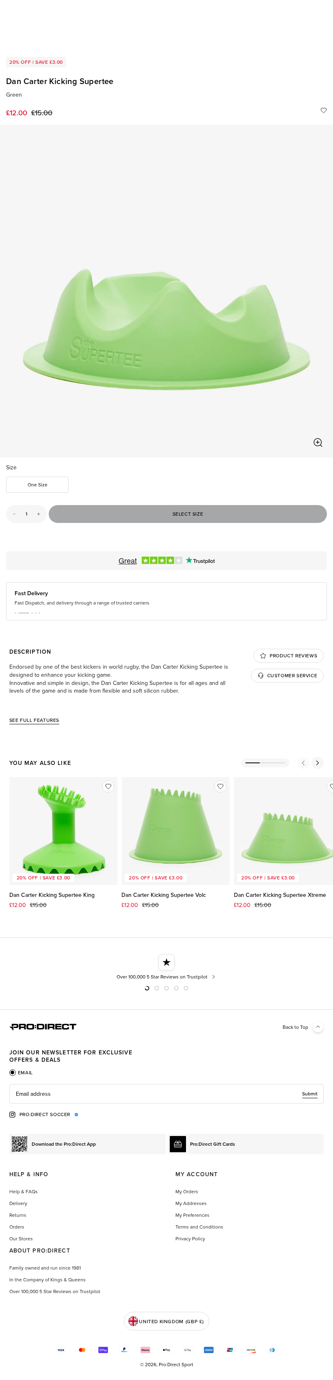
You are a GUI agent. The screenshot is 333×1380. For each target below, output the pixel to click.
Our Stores (21, 1238)
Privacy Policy (190, 1238)
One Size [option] (38, 484)
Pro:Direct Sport (176, 1364)
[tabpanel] (166, 1094)
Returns (17, 1215)
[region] (166, 291)
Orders (16, 1226)
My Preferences (192, 1215)
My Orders (186, 1191)
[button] (15, 613)
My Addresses (191, 1203)
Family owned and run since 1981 (45, 1267)
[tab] (21, 1072)
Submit (310, 1093)
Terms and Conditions (199, 1226)
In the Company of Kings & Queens (47, 1279)
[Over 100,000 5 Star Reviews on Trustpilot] (167, 967)
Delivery (18, 1203)
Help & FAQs (23, 1191)
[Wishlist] (323, 110)
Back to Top (295, 1027)
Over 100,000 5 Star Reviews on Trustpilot (54, 1291)
